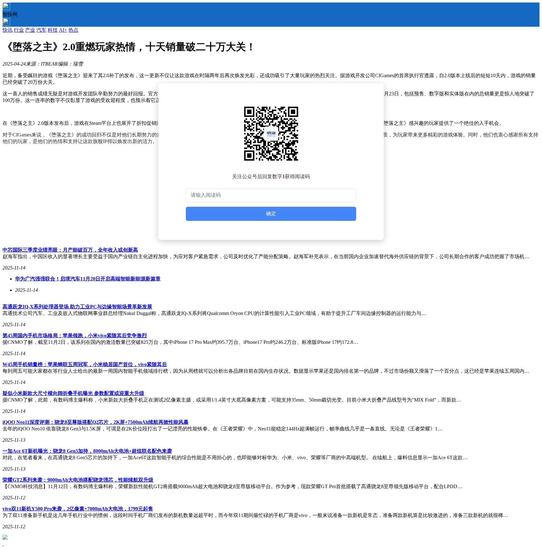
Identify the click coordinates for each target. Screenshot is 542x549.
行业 (19, 30)
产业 (30, 30)
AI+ (63, 30)
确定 (271, 213)
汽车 (41, 30)
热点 (73, 30)
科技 (53, 30)
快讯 (8, 30)
